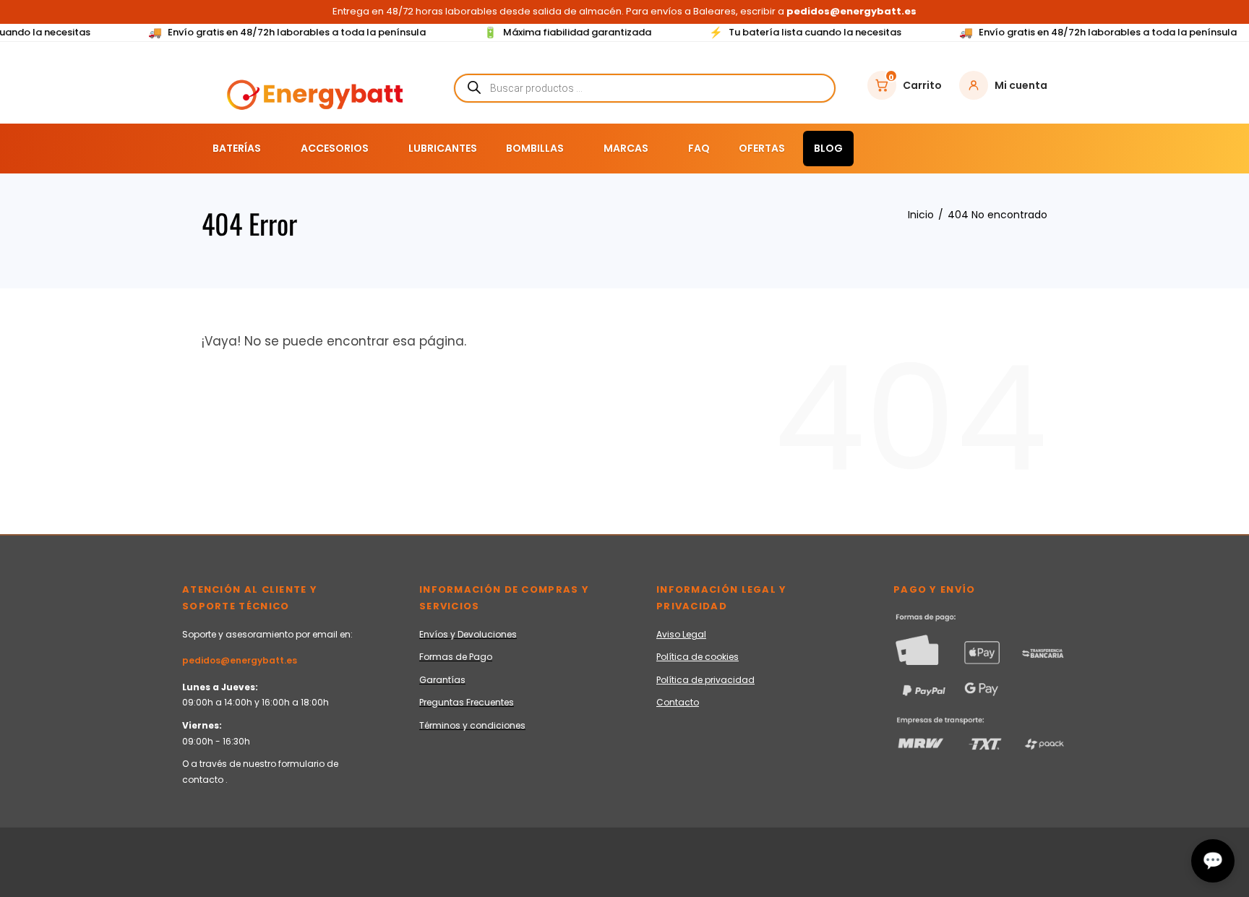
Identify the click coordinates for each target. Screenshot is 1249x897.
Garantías (442, 680)
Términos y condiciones (472, 725)
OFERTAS (762, 148)
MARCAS (626, 148)
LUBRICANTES (442, 148)
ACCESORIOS (335, 148)
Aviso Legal (681, 634)
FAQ (699, 148)
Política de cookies (697, 657)
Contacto (677, 702)
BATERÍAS (237, 148)
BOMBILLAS (535, 148)
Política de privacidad (705, 680)
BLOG (828, 148)
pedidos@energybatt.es (239, 660)
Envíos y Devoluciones (468, 634)
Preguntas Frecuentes (466, 702)
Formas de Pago (455, 657)
